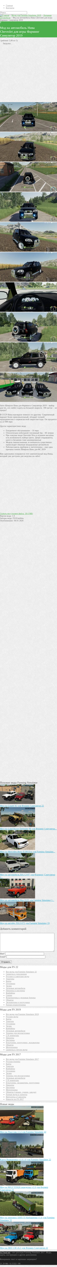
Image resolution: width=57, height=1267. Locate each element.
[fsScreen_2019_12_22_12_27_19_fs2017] (28, 221)
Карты (8, 981)
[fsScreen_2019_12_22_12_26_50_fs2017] (28, 311)
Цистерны (10, 1040)
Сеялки (9, 995)
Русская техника (13, 1061)
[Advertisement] (28, 73)
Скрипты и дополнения (16, 974)
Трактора (10, 1021)
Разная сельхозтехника (16, 1005)
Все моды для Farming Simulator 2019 (22, 1014)
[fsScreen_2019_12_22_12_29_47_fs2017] (28, 191)
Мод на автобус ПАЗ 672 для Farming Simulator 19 (25, 923)
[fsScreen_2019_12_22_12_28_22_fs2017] (28, 281)
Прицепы (10, 1038)
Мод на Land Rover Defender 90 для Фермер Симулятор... (28, 828)
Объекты (9, 1000)
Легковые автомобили (15, 988)
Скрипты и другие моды (16, 1050)
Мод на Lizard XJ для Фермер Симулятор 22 (22, 806)
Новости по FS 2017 (15, 1099)
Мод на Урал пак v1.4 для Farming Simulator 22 (23, 1132)
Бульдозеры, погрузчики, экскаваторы (22, 1043)
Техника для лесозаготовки (18, 1033)
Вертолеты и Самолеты (16, 1097)
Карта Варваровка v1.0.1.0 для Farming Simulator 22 (25, 1159)
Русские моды (12, 1017)
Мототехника (12, 1047)
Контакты (10, 8)
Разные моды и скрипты (16, 1094)
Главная (9, 5)
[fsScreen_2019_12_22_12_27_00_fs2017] (28, 341)
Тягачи (9, 986)
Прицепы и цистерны (15, 991)
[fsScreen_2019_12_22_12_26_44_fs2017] (28, 401)
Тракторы (10, 979)
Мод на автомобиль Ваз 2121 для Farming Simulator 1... (27, 900)
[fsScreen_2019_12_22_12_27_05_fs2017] (28, 371)
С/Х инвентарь (12, 1035)
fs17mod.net (5, 1252)
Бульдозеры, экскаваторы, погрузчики (22, 1083)
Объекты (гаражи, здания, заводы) (21, 1092)
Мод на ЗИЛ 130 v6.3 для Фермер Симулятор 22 (24, 1248)
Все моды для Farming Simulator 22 (21, 972)
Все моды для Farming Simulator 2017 (22, 1059)
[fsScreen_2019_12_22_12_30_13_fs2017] (28, 131)
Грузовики (10, 983)
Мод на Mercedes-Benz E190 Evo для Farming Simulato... (27, 851)
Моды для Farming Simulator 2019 (26, 15)
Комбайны (10, 993)
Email (3, 957)
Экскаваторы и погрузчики (18, 1002)
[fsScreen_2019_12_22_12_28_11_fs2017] (28, 251)
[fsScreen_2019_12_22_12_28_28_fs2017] (28, 161)
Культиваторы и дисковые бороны (21, 998)
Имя (2, 954)
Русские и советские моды (17, 976)
